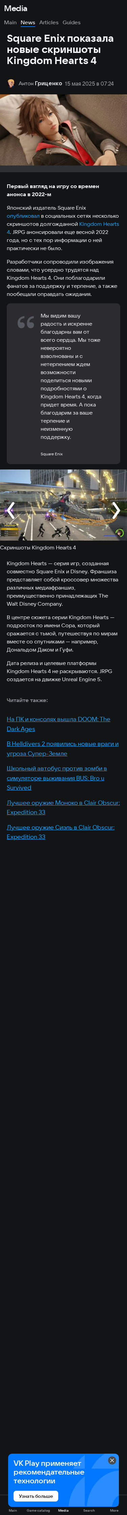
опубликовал (23, 215)
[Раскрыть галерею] (63, 504)
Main (10, 22)
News (28, 22)
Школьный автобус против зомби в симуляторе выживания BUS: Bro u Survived (57, 777)
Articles (49, 22)
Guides (72, 22)
